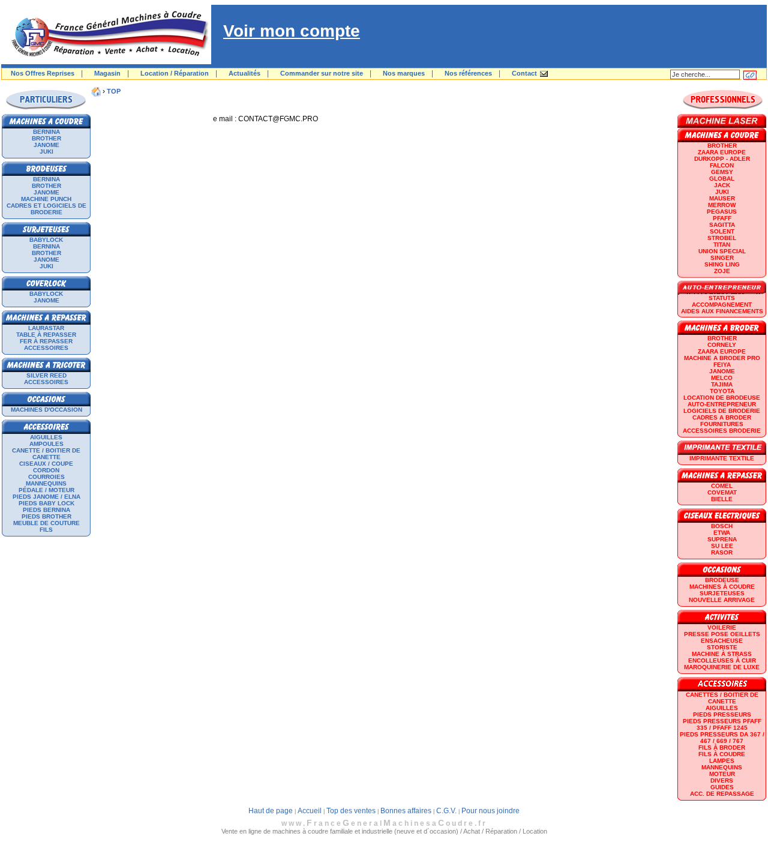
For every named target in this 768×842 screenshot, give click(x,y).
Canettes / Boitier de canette (722, 698)
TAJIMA (722, 384)
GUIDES (722, 787)
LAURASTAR (46, 328)
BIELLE (722, 499)
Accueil (310, 811)
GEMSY (722, 172)
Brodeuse (722, 580)
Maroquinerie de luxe (722, 667)
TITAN (721, 244)
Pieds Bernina (46, 510)
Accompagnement (722, 304)
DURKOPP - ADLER (722, 158)
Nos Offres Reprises (42, 73)
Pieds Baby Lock (46, 503)
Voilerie (721, 627)
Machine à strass (722, 654)
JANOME (46, 145)
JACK (722, 185)
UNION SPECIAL (722, 251)
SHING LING (722, 264)
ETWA (721, 532)
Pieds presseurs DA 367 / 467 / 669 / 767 (722, 737)
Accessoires (46, 347)
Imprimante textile (721, 458)
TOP (114, 91)
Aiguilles (46, 437)
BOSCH (722, 526)
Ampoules (46, 444)
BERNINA (46, 131)
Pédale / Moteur (46, 490)
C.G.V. (446, 811)
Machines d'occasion (46, 409)
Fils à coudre (721, 754)
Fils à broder (721, 747)
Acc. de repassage (722, 793)
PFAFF (722, 218)
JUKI (46, 151)
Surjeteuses (722, 593)
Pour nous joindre (490, 811)
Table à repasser (46, 334)
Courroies (46, 477)
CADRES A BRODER (721, 417)
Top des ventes (351, 811)
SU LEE (722, 546)
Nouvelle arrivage (722, 600)
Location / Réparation (174, 73)
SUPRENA (722, 539)
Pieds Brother (46, 516)
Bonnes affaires (405, 811)
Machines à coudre (722, 586)
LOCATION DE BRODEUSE (721, 397)
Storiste (722, 647)
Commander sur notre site (321, 73)
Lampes (721, 760)
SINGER (722, 257)
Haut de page (270, 811)
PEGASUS (722, 211)
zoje (722, 271)
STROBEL (721, 238)
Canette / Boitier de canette (46, 453)
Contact (524, 73)
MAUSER (722, 198)
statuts (722, 298)
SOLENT (722, 231)
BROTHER (46, 138)
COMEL (722, 486)
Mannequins (46, 483)
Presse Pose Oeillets (722, 634)
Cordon (46, 470)
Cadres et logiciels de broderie (46, 208)
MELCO (722, 377)
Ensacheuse (722, 640)
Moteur (722, 774)
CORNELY (721, 344)
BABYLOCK (46, 239)
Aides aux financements (722, 311)
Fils (46, 529)
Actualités (244, 73)
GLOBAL (721, 178)
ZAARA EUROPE (722, 152)
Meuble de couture (46, 523)
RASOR (722, 552)
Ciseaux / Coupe (46, 463)
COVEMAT (722, 492)
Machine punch (46, 199)
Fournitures (721, 424)
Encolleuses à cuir (722, 660)
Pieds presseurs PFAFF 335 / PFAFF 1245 (722, 724)
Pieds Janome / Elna (46, 496)
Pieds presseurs (722, 714)
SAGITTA (722, 224)
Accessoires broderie (722, 430)
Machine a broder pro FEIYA (722, 361)
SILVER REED (46, 375)
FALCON (722, 165)
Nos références (468, 73)
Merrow (722, 205)
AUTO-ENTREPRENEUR (722, 404)
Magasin (107, 73)
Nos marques (404, 73)
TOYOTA (722, 391)
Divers (721, 780)
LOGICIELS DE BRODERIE (721, 410)
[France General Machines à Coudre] (106, 62)
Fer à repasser (46, 341)
